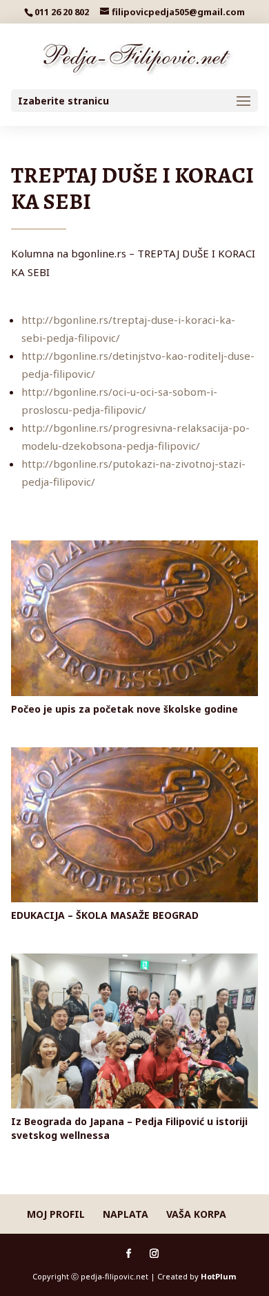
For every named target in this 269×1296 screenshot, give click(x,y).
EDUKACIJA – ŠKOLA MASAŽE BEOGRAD (105, 915)
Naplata (125, 1214)
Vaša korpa (196, 1214)
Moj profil (56, 1214)
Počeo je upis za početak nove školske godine (124, 708)
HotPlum (218, 1276)
